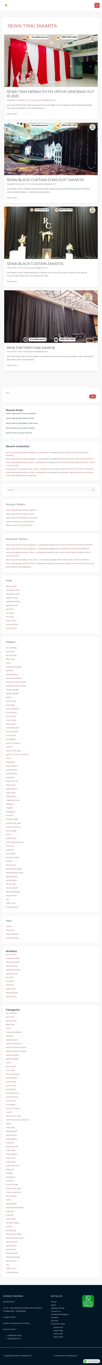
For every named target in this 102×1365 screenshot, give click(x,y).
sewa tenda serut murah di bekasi (20, 428)
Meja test (10, 804)
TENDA (9, 861)
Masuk (9, 926)
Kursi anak (10, 705)
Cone (8, 663)
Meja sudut (10, 793)
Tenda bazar (11, 865)
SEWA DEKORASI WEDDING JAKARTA (76, 459)
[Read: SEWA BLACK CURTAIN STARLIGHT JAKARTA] (51, 149)
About (53, 1305)
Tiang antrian (11, 896)
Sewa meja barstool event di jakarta (21, 413)
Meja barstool (11, 766)
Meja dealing (11, 774)
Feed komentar (12, 934)
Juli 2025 (9, 609)
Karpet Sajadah (12, 690)
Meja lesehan (11, 789)
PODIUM (10, 815)
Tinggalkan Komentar (16, 100)
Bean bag (10, 659)
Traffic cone (11, 903)
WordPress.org (12, 938)
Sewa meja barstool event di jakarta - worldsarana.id (28, 452)
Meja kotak (10, 785)
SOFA (8, 834)
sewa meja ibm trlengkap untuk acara (22, 423)
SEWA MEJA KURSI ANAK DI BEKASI (77, 469)
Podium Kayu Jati (13, 823)
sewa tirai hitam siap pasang (31, 347)
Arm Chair (10, 652)
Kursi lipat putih (12, 728)
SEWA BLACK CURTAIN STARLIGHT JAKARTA (45, 180)
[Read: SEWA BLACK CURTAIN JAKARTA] (51, 233)
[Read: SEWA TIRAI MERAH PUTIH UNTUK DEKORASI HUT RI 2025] (51, 61)
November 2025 (13, 594)
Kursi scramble (12, 732)
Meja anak (10, 762)
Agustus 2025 (12, 605)
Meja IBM (10, 777)
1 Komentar (11, 268)
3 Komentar (12, 351)
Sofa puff (9, 850)
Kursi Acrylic (11, 701)
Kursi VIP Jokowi (13, 743)
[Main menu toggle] (97, 5)
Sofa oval (9, 846)
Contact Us (55, 1311)
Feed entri (10, 930)
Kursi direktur (11, 712)
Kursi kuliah (11, 724)
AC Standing (11, 648)
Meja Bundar (11, 770)
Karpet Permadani (13, 678)
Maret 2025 (11, 621)
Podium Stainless (13, 827)
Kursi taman (11, 735)
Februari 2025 (12, 624)
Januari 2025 (11, 628)
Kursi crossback (12, 709)
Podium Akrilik (12, 819)
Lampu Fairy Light (13, 751)
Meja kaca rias (12, 781)
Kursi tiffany (11, 739)
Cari (7, 393)
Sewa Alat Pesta (58, 1324)
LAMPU (9, 747)
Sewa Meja (58, 1330)
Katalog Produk (57, 1308)
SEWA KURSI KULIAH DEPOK (19, 433)
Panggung (10, 812)
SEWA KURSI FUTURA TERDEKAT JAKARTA (74, 545)
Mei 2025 (10, 617)
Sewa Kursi (58, 1327)
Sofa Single (10, 854)
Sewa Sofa (57, 1334)
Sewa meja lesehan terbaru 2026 (20, 418)
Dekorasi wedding (13, 667)
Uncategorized (12, 907)
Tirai (7, 899)
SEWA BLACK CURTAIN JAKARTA (35, 264)
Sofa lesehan (11, 838)
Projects (54, 1317)
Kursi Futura (11, 716)
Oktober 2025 (12, 598)
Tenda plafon (11, 880)
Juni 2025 (10, 613)
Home (53, 1302)
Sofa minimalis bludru (15, 842)
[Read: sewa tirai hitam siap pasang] (51, 316)
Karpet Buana (12, 674)
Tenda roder (11, 884)
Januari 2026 (11, 586)
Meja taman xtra (12, 800)
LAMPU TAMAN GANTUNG (17, 754)
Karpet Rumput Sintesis (16, 682)
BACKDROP (11, 655)
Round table (11, 831)
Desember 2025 (13, 590)
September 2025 (13, 601)
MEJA (8, 758)
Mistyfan (9, 808)
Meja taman (11, 796)
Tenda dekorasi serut (14, 873)
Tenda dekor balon (14, 869)
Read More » (12, 113)
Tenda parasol (11, 876)
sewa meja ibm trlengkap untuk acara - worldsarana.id (28, 469)
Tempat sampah (12, 857)
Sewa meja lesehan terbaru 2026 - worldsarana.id (27, 462)
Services (54, 1321)
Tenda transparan (13, 892)
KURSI (8, 697)
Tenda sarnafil (11, 888)
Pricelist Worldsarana (60, 1314)
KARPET (9, 671)
